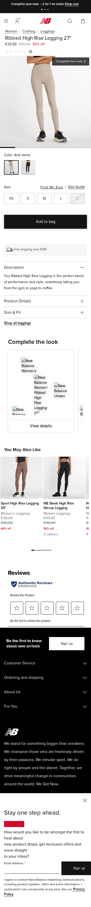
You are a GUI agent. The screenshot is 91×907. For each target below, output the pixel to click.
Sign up (67, 643)
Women (11, 31)
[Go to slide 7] (48, 551)
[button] (17, 21)
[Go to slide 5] (42, 551)
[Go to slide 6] (45, 551)
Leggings (47, 31)
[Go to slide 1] (42, 10)
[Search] (70, 21)
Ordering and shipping (23, 677)
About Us (12, 691)
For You (10, 706)
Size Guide (76, 187)
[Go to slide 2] (45, 10)
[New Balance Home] (45, 21)
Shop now (70, 4)
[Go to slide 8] (50, 551)
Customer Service (19, 663)
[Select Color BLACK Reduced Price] (28, 168)
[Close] (85, 800)
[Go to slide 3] (48, 10)
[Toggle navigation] (6, 21)
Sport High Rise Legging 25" (20, 505)
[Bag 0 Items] (83, 20)
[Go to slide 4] (40, 551)
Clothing (28, 31)
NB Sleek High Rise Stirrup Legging (58, 505)
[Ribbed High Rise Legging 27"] (45, 101)
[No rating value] (17, 51)
